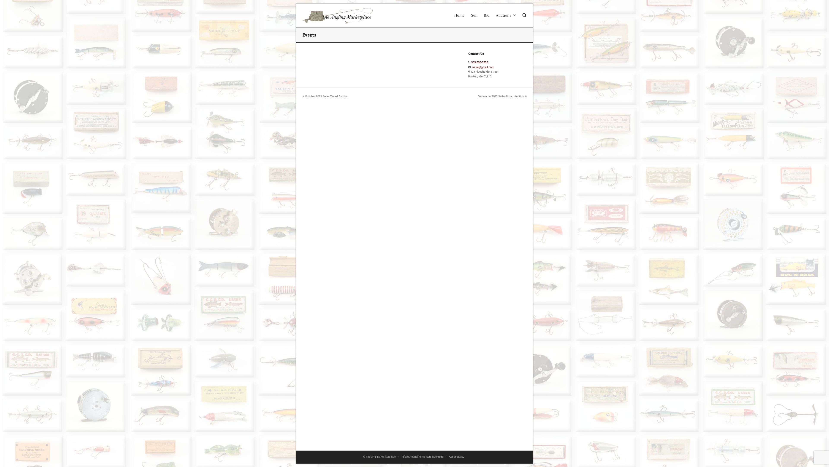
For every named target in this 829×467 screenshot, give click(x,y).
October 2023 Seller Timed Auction (326, 96)
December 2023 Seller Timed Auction (501, 96)
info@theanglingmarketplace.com (422, 456)
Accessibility (457, 456)
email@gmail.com (483, 67)
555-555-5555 (479, 62)
